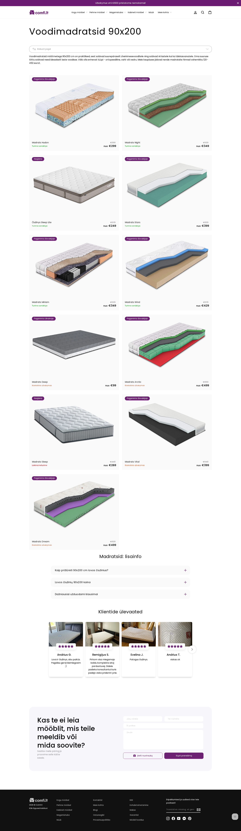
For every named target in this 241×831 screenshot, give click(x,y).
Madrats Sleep (40, 461)
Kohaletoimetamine (139, 805)
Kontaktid (97, 800)
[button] (192, 649)
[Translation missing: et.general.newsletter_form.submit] (198, 809)
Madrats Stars (132, 222)
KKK (131, 800)
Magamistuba (116, 12)
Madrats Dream (40, 541)
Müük (151, 12)
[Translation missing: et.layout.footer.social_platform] (168, 818)
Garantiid (134, 815)
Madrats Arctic (133, 382)
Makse (133, 810)
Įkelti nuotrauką (145, 755)
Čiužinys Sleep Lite (41, 222)
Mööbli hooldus (137, 820)
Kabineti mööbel (136, 12)
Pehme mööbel (97, 12)
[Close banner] (238, 3)
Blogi (95, 810)
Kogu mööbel (78, 12)
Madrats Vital (132, 461)
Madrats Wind (132, 302)
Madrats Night (132, 142)
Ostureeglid (98, 815)
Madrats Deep (40, 382)
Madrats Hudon (40, 142)
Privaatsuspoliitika (101, 820)
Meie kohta (163, 12)
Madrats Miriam (40, 302)
